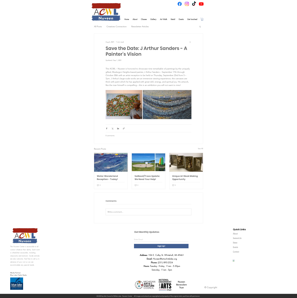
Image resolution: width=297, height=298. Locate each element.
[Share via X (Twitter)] (112, 128)
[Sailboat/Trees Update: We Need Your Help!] (148, 162)
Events (235, 247)
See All (200, 148)
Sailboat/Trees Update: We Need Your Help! (147, 178)
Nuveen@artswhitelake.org (165, 258)
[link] (202, 19)
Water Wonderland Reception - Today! (107, 178)
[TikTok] (194, 4)
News (235, 242)
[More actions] (190, 42)
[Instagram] (187, 4)
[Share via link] (124, 128)
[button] (135, 19)
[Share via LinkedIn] (118, 128)
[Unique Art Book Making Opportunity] (186, 162)
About (235, 233)
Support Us (237, 238)
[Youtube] (201, 4)
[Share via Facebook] (107, 128)
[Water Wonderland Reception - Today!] (111, 162)
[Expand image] (124, 104)
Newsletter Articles (140, 26)
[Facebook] (179, 4)
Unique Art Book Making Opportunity (185, 178)
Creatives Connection (117, 26)
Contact (236, 251)
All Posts (98, 26)
